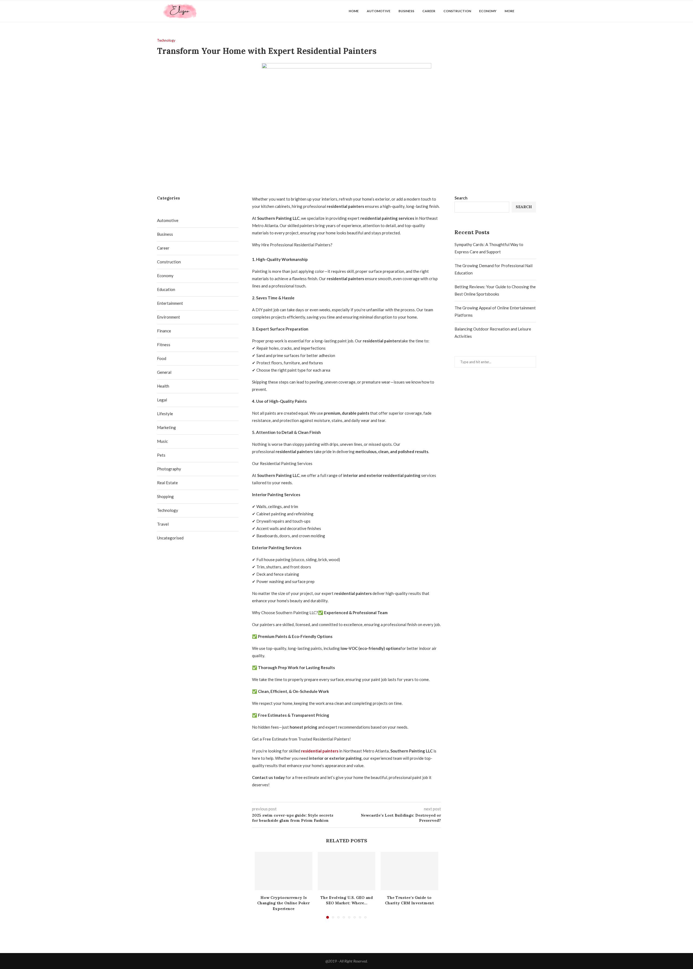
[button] (262, 884)
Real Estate (167, 482)
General (164, 372)
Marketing (166, 427)
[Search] (533, 11)
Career (428, 11)
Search (461, 197)
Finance (164, 330)
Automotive (378, 11)
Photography (169, 468)
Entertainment (170, 303)
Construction (457, 11)
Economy (487, 11)
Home (354, 11)
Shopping (165, 496)
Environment (168, 317)
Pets (161, 455)
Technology (167, 510)
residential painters (319, 750)
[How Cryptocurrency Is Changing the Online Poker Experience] (283, 871)
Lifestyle (165, 413)
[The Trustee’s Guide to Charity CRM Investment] (409, 871)
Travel (163, 524)
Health (163, 386)
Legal (162, 399)
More (509, 11)
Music (162, 441)
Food (161, 358)
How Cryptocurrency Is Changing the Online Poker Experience (283, 903)
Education (166, 289)
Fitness (163, 344)
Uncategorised (170, 537)
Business (406, 11)
